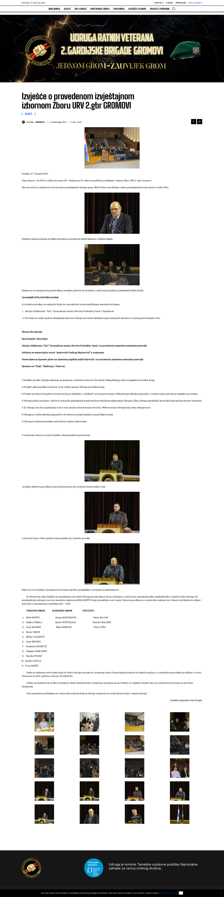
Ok (181, 893)
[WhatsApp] (199, 121)
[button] (174, 9)
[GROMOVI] (24, 122)
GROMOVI (40, 122)
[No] (220, 893)
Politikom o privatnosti (168, 893)
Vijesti (28, 114)
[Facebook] (193, 121)
